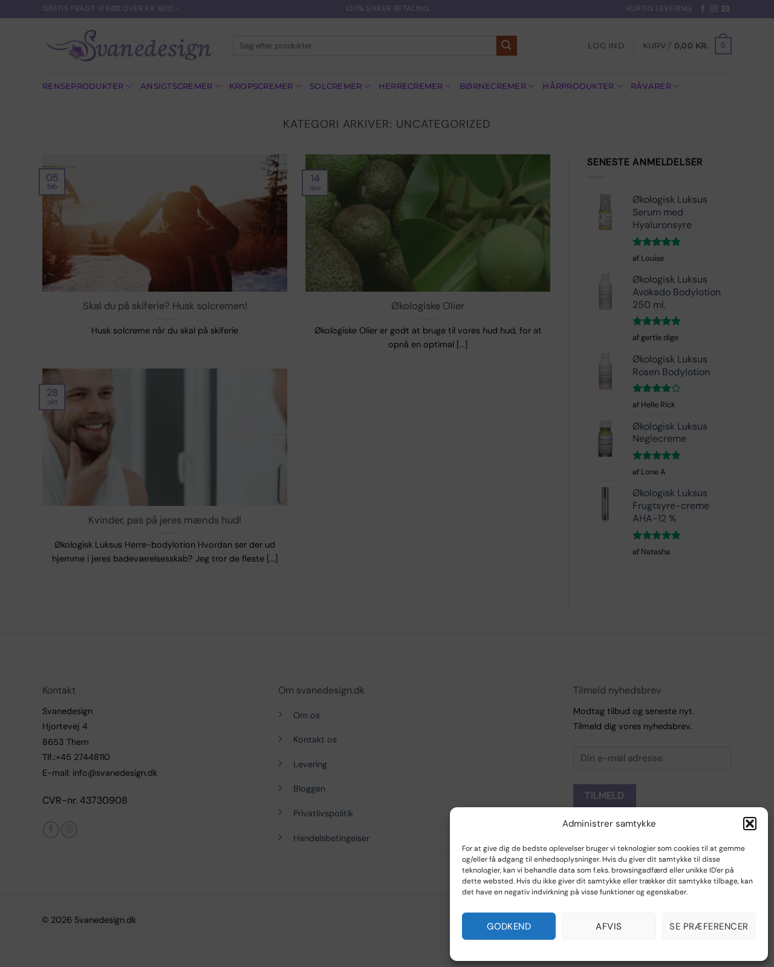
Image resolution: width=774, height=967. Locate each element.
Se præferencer (708, 926)
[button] (750, 824)
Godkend (509, 926)
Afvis (609, 926)
